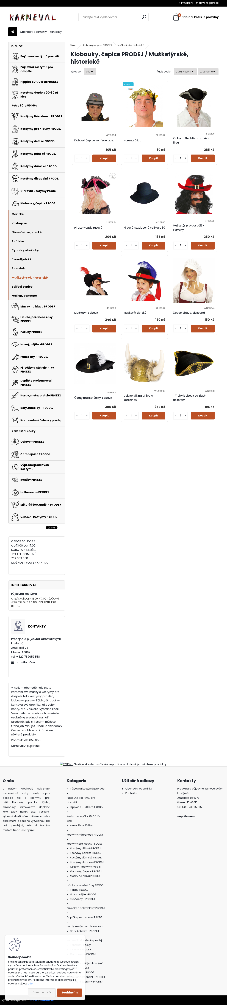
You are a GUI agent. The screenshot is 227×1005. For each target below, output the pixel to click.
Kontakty (56, 32)
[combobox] (185, 71)
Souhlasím (69, 992)
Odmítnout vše (41, 992)
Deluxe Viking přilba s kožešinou (138, 398)
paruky (30, 700)
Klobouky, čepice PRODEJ (97, 45)
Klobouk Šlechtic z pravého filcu (191, 140)
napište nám (25, 662)
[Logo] (32, 17)
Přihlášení (187, 3)
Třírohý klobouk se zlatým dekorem (190, 398)
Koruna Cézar (133, 140)
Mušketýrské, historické (131, 45)
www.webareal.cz (42, 1000)
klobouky (17, 700)
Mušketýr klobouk (86, 313)
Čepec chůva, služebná (189, 313)
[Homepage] (12, 32)
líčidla (40, 700)
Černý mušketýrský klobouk (93, 398)
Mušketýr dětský (135, 313)
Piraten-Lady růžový (88, 227)
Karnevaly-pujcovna (25, 746)
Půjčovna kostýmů (24, 594)
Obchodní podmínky (33, 32)
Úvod (73, 45)
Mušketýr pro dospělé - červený (188, 228)
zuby (51, 705)
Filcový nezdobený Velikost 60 (144, 227)
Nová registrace (209, 3)
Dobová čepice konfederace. (94, 140)
